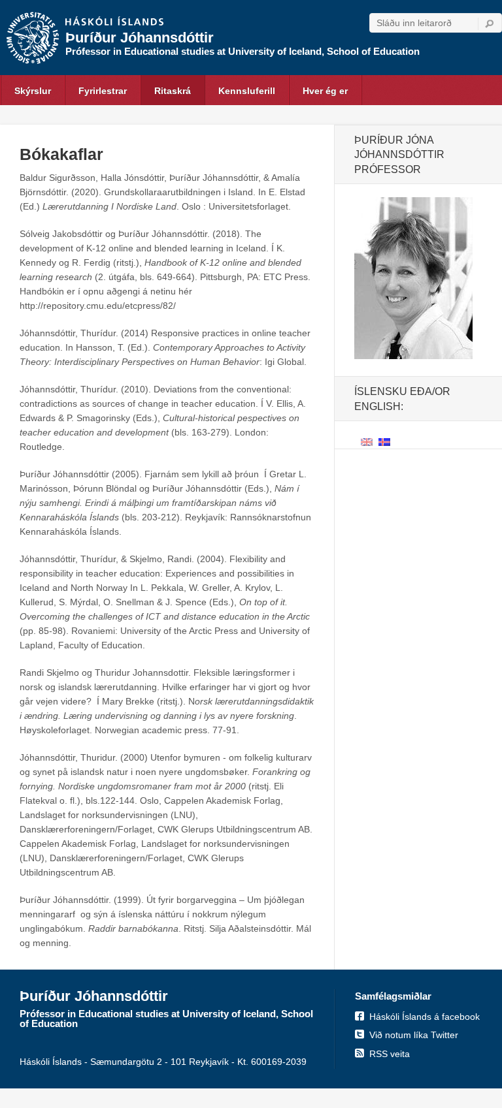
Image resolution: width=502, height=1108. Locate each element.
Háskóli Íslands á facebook (424, 1016)
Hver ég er (325, 91)
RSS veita (389, 1054)
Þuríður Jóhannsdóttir (139, 37)
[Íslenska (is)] (384, 441)
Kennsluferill (246, 91)
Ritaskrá (172, 91)
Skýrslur (32, 91)
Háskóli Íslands (114, 22)
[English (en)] (367, 441)
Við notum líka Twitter (413, 1035)
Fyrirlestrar (102, 91)
